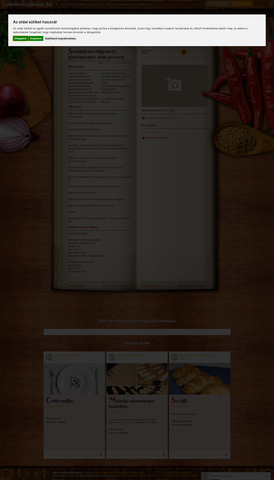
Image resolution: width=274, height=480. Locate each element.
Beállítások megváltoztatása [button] (60, 38)
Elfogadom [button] (20, 38)
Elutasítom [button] (36, 38)
